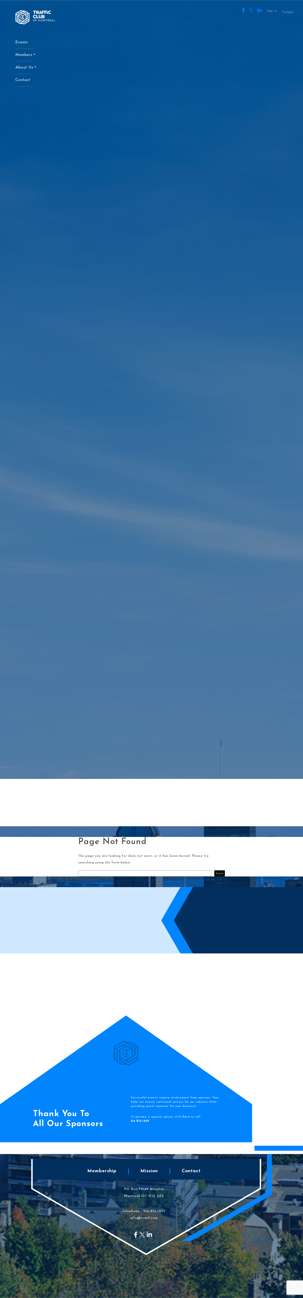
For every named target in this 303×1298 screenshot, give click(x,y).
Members (23, 55)
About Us (24, 67)
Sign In (272, 10)
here (186, 1116)
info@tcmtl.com (144, 1218)
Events (21, 42)
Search (219, 873)
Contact (22, 80)
